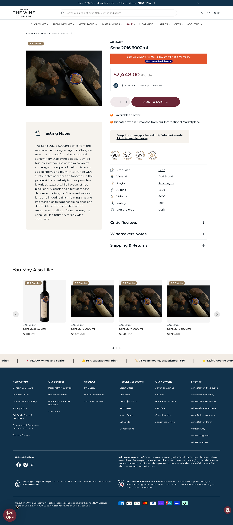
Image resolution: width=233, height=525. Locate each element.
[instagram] (25, 464)
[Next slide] (198, 3)
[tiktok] (32, 464)
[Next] (217, 314)
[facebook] (18, 464)
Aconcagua (116, 42)
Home (29, 33)
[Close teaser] (17, 507)
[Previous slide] (35, 3)
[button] (217, 13)
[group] (45, 308)
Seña (162, 170)
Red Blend (42, 33)
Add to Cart (44, 315)
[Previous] (16, 314)
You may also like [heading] (33, 269)
